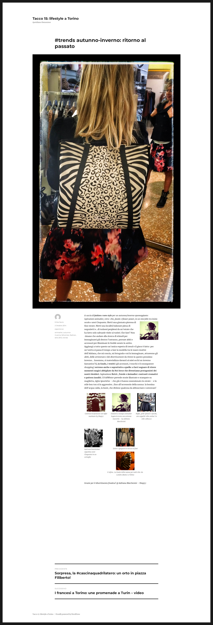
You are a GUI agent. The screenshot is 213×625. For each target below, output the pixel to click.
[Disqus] (106, 529)
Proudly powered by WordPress (68, 614)
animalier (59, 332)
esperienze (59, 329)
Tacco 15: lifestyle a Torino (56, 18)
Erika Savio (59, 322)
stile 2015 (58, 338)
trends (65, 338)
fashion (73, 335)
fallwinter (65, 335)
